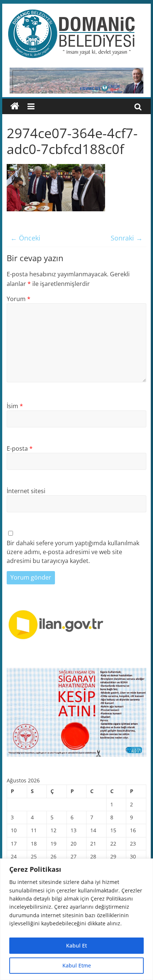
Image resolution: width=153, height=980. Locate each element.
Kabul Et (76, 945)
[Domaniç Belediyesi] (15, 106)
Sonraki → (127, 237)
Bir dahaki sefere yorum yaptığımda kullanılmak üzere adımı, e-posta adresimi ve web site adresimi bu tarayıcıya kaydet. (73, 552)
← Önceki (25, 237)
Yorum (18, 299)
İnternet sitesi (26, 491)
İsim (15, 406)
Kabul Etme (76, 965)
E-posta (20, 448)
